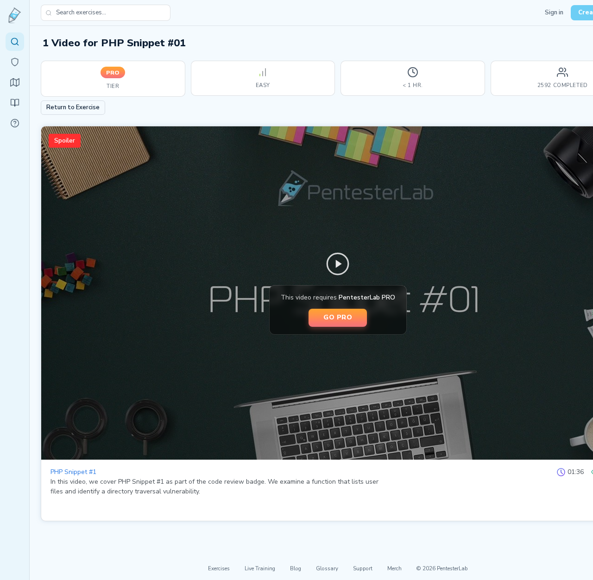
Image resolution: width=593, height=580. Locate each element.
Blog (295, 568)
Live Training (260, 568)
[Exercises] (15, 41)
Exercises (219, 568)
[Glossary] (15, 123)
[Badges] (15, 62)
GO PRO (337, 317)
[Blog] (15, 103)
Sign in (554, 12)
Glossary (327, 568)
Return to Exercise (73, 107)
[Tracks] (15, 82)
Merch (394, 568)
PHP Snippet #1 (73, 472)
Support (362, 568)
